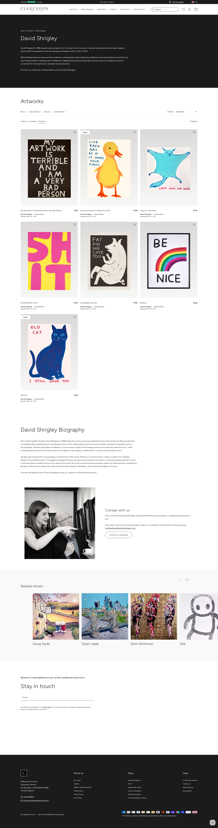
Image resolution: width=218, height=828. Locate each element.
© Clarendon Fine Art (28, 814)
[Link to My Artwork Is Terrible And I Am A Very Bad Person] (49, 167)
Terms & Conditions (134, 791)
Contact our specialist (118, 535)
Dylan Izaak (90, 643)
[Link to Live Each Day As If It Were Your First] (109, 167)
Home (23, 31)
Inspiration (139, 9)
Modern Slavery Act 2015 (82, 787)
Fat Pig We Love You (88, 303)
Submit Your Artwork (190, 780)
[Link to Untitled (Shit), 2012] (49, 260)
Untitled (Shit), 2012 (29, 303)
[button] (75, 132)
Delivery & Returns (134, 780)
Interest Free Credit (134, 787)
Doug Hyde (41, 643)
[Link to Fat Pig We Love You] (109, 260)
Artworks (30, 31)
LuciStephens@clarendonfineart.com (120, 528)
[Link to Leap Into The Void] (168, 167)
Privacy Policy (78, 794)
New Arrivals (87, 9)
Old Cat (24, 395)
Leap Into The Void (148, 211)
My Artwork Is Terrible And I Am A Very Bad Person (41, 211)
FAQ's (130, 784)
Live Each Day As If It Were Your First (95, 211)
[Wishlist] (183, 9)
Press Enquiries (188, 787)
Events (113, 9)
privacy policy (47, 707)
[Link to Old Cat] (49, 352)
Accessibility (187, 791)
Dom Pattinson (142, 643)
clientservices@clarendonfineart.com (36, 800)
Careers (76, 784)
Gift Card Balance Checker (137, 798)
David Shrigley (40, 31)
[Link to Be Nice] (168, 260)
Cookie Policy (78, 791)
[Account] (189, 9)
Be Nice (143, 303)
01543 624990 (28, 797)
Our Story (77, 780)
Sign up (91, 697)
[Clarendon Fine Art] (40, 773)
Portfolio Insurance (134, 794)
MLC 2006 (78, 798)
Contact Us (186, 784)
